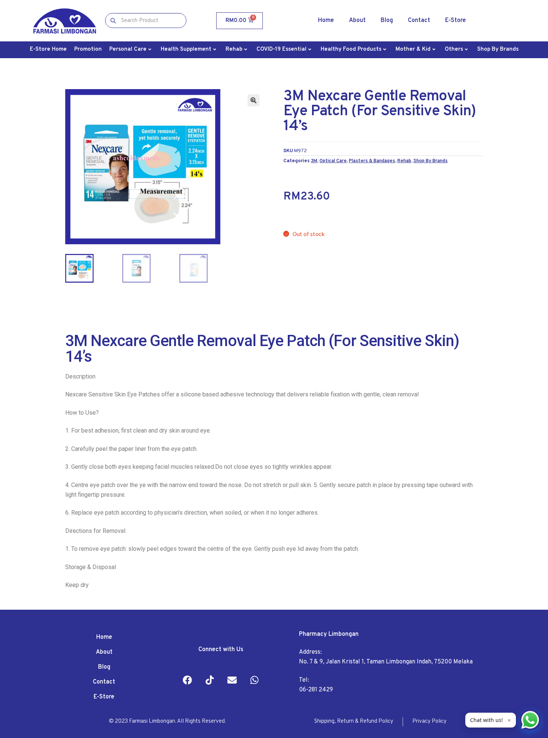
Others (454, 49)
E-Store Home (48, 49)
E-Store (455, 20)
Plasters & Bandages (372, 161)
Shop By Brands (498, 49)
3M (314, 161)
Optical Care (333, 161)
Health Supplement (186, 49)
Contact (419, 20)
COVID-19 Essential (281, 49)
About (357, 20)
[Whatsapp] (254, 680)
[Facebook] (187, 680)
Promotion (88, 49)
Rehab (234, 49)
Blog (387, 20)
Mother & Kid (413, 49)
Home (326, 20)
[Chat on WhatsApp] (530, 720)
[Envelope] (232, 680)
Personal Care (128, 49)
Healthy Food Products (351, 49)
